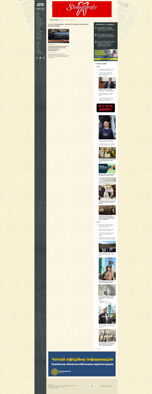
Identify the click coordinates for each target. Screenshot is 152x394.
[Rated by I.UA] (113, 386)
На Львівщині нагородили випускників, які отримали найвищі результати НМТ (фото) (106, 28)
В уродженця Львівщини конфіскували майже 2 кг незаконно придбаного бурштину (106, 234)
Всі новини (98, 348)
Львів (37, 13)
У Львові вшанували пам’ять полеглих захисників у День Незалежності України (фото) (107, 254)
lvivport (56, 388)
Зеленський (62, 20)
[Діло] (40, 4)
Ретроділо (39, 35)
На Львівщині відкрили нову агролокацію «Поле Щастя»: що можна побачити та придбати (106, 35)
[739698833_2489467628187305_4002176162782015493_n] (82, 16)
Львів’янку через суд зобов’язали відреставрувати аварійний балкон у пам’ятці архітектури (106, 74)
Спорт (38, 29)
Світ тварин (39, 31)
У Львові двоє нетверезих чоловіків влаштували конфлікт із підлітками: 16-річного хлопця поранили (106, 225)
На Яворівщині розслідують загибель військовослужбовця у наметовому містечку (106, 94)
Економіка (39, 20)
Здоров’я (38, 36)
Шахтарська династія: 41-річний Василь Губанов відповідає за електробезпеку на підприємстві (107, 326)
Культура (38, 25)
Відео (37, 47)
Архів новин (39, 53)
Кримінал (39, 22)
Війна (37, 16)
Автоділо (38, 33)
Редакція (38, 51)
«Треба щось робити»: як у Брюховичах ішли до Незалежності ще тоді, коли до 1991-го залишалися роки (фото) (107, 344)
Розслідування (40, 24)
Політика (38, 18)
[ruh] (106, 112)
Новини (38, 42)
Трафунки (39, 38)
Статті (38, 44)
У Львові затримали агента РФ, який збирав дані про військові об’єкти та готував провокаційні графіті (106, 99)
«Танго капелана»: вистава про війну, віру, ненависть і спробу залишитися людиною (106, 298)
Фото (37, 46)
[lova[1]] (82, 376)
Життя (38, 14)
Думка (38, 49)
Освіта (38, 27)
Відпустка (73, 20)
